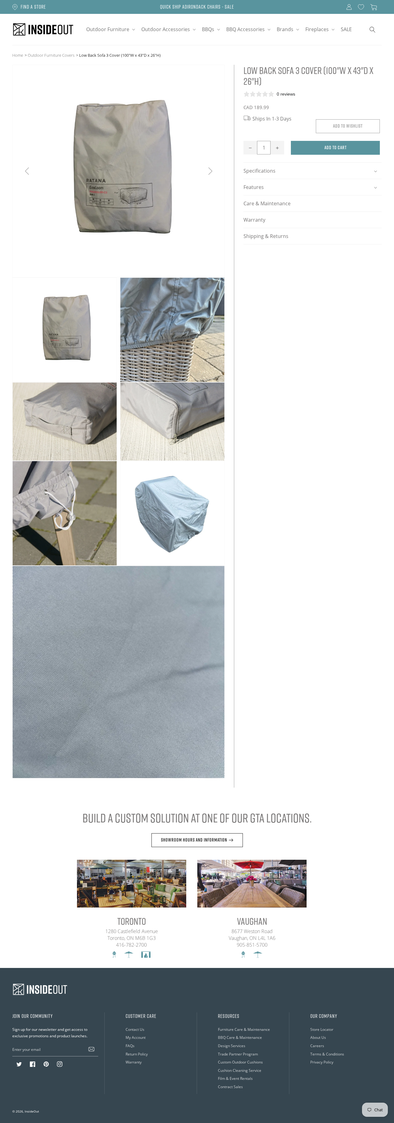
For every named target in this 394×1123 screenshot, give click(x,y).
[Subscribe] (91, 1049)
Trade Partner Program (238, 1054)
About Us (318, 1037)
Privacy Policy (321, 1062)
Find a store (33, 6)
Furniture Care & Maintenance (244, 1029)
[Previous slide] (26, 171)
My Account (136, 1037)
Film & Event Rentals (235, 1078)
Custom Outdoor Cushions (240, 1062)
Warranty (254, 220)
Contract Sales (230, 1086)
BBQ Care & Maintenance (240, 1037)
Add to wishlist (348, 126)
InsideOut (32, 1111)
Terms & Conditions (327, 1054)
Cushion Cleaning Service (239, 1070)
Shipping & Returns (265, 236)
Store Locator (321, 1029)
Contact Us (135, 1029)
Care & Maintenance (267, 203)
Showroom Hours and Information (194, 840)
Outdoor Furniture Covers (51, 55)
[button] (110, 29)
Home (17, 55)
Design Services (231, 1045)
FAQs (130, 1045)
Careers (317, 1045)
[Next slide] (210, 171)
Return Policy (137, 1054)
